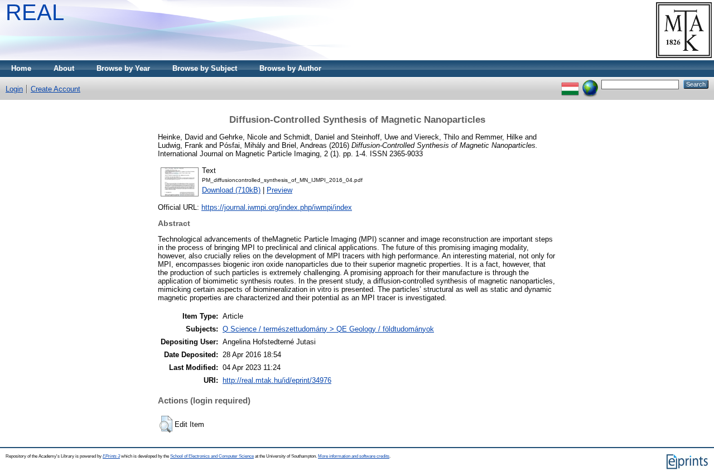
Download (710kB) (231, 190)
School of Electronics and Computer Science (212, 456)
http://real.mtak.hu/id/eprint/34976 (277, 380)
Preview (279, 190)
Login (14, 89)
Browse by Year (123, 68)
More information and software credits (353, 456)
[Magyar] (570, 84)
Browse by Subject (204, 68)
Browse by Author (290, 68)
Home (21, 68)
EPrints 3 (111, 456)
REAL (35, 12)
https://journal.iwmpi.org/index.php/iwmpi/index (276, 207)
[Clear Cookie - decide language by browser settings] (590, 84)
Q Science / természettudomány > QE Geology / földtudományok (328, 329)
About (64, 68)
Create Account (55, 89)
